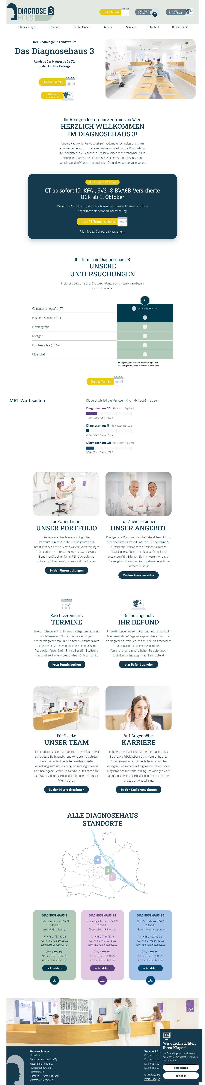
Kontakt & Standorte (156, 1051)
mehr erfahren (54, 968)
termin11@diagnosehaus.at (102, 944)
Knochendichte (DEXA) (46, 345)
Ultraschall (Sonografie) (42, 1079)
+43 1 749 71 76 (104, 936)
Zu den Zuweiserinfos (138, 575)
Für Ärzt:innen (82, 27)
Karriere (108, 27)
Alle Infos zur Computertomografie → (102, 231)
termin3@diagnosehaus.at (54, 944)
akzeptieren (181, 1067)
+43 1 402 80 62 (152, 936)
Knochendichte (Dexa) (41, 1063)
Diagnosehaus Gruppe (155, 1055)
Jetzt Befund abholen (139, 664)
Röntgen (37, 336)
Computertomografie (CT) (47, 308)
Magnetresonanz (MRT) (46, 317)
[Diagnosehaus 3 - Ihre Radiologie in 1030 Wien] (30, 12)
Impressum (150, 1078)
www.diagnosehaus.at (134, 308)
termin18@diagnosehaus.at (150, 944)
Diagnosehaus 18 (153, 1067)
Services (131, 27)
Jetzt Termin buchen (66, 664)
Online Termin (180, 27)
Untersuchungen (26, 27)
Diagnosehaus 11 (153, 1063)
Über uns (55, 27)
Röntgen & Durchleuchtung (44, 1075)
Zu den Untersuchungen (67, 570)
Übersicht (35, 1055)
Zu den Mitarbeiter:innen (66, 789)
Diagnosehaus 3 (152, 1059)
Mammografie (40, 327)
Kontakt (154, 27)
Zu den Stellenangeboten (139, 789)
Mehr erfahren (169, 1060)
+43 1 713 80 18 (56, 936)
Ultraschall (38, 354)
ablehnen (181, 1075)
